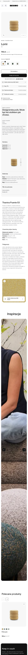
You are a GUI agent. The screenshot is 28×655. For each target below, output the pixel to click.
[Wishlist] (22, 5)
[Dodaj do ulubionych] (24, 604)
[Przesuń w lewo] (22, 35)
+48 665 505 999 (17, 1)
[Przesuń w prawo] (25, 35)
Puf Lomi (4, 632)
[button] (2, 5)
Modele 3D (4, 191)
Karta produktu (5, 190)
